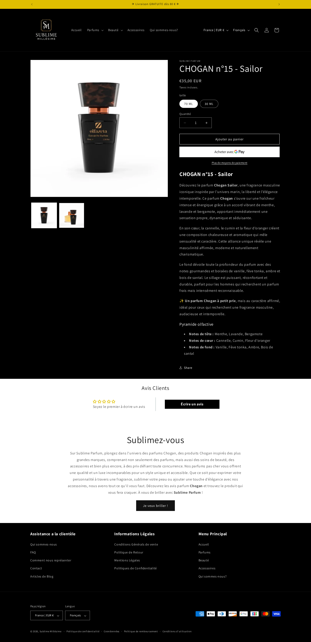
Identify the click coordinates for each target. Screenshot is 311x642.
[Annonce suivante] (279, 4)
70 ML (188, 104)
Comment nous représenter (50, 560)
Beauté (204, 560)
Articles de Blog (42, 576)
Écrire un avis (192, 404)
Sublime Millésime (50, 631)
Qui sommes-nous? (213, 576)
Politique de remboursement (141, 631)
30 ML (209, 104)
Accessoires (207, 568)
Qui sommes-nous (43, 544)
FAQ (33, 552)
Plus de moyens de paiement (229, 162)
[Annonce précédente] (32, 4)
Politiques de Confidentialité (135, 568)
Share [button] (188, 368)
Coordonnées (112, 631)
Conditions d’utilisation (177, 631)
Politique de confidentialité (82, 631)
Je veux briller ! (155, 505)
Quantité (185, 114)
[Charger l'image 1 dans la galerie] (44, 215)
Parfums (205, 552)
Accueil (204, 544)
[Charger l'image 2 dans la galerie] (71, 215)
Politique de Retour (128, 552)
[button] (94, 30)
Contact (36, 568)
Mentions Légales (127, 560)
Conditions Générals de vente (136, 544)
